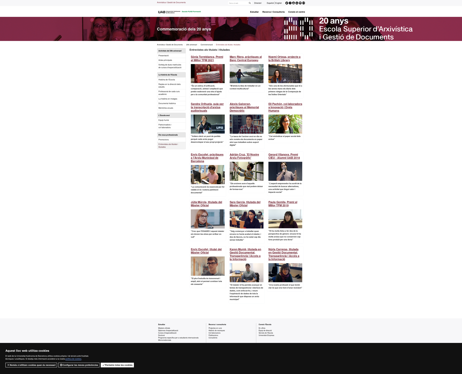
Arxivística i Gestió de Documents (171, 2)
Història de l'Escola (166, 79)
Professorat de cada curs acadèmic (169, 93)
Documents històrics (167, 103)
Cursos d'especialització (167, 333)
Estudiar (254, 12)
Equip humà (163, 120)
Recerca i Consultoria (273, 12)
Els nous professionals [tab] (168, 134)
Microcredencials (164, 340)
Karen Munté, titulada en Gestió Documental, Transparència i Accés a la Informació (245, 254)
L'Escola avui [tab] (164, 115)
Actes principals (165, 60)
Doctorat (161, 335)
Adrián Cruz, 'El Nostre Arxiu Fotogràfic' (244, 156)
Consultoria (213, 337)
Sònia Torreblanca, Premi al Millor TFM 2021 (207, 58)
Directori (257, 3)
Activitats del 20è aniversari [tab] (170, 50)
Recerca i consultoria (217, 324)
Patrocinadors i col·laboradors (164, 126)
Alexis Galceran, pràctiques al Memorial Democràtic (244, 107)
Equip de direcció (265, 330)
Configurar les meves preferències (80, 365)
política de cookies (73, 358)
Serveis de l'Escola (266, 333)
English (278, 3)
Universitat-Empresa (266, 335)
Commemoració (207, 44)
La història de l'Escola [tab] (167, 74)
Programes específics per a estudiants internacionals (178, 337)
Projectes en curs (215, 328)
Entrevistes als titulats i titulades (168, 145)
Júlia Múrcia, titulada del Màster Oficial (206, 203)
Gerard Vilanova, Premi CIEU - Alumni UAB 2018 (284, 156)
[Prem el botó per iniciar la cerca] (250, 3)
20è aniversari (191, 44)
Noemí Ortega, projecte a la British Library (284, 58)
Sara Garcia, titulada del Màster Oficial (245, 203)
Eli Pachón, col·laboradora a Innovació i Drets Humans (285, 107)
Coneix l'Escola (265, 324)
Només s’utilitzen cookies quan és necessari (33, 365)
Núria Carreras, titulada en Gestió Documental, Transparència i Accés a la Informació (283, 254)
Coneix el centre (296, 12)
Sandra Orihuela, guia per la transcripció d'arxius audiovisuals (207, 107)
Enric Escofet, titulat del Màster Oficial (206, 251)
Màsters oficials (164, 328)
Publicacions (213, 335)
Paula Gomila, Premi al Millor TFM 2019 (282, 203)
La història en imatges (167, 98)
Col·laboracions (214, 333)
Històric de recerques (217, 330)
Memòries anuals (165, 107)
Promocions (163, 139)
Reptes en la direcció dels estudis (169, 85)
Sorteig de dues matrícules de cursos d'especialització (169, 66)
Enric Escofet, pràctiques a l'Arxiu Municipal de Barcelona (207, 157)
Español (270, 3)
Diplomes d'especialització (168, 330)
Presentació (163, 55)
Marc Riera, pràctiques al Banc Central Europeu (246, 58)
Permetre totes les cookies (118, 365)
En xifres (262, 328)
